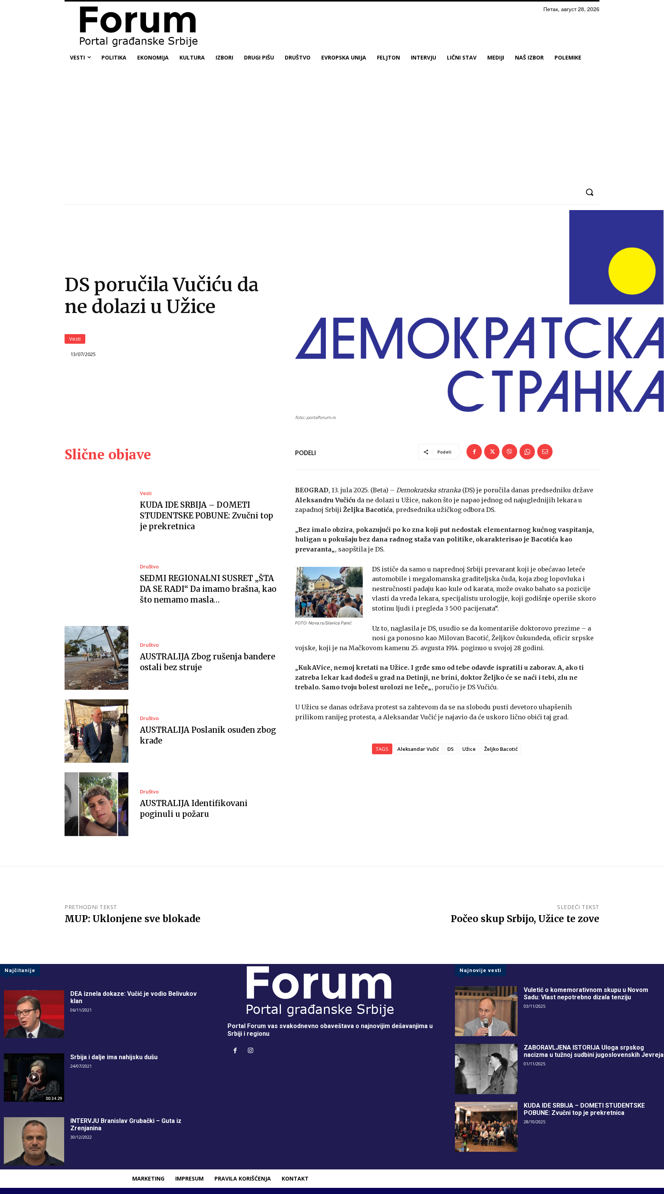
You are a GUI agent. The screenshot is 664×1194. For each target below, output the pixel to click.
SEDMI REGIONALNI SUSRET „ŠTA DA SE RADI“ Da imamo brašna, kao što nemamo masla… (208, 588)
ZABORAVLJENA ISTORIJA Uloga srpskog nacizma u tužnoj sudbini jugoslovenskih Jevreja (594, 1051)
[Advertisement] (332, 124)
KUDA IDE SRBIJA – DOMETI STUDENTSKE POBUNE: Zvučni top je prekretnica (206, 515)
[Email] (545, 451)
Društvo (149, 566)
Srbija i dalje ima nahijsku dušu (114, 1057)
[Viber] (509, 451)
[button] (589, 192)
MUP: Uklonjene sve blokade (133, 919)
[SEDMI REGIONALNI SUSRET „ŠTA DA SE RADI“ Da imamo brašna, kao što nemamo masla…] (96, 585)
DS (450, 748)
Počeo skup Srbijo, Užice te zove (525, 919)
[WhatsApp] (527, 451)
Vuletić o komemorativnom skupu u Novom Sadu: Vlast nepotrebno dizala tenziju (586, 993)
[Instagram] (250, 1051)
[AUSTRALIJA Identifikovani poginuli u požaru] (96, 804)
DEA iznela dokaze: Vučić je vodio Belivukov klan (133, 997)
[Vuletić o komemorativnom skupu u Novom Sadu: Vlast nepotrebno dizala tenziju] (486, 1011)
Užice (469, 748)
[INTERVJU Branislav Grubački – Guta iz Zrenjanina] (34, 1141)
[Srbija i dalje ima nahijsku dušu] (34, 1077)
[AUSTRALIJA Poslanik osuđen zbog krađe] (96, 731)
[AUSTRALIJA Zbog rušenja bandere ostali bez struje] (96, 658)
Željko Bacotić (501, 748)
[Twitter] (492, 451)
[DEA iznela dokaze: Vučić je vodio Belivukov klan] (34, 1014)
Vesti (75, 338)
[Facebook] (474, 451)
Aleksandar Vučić (418, 748)
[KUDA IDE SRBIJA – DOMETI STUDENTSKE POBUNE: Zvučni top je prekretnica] (96, 511)
